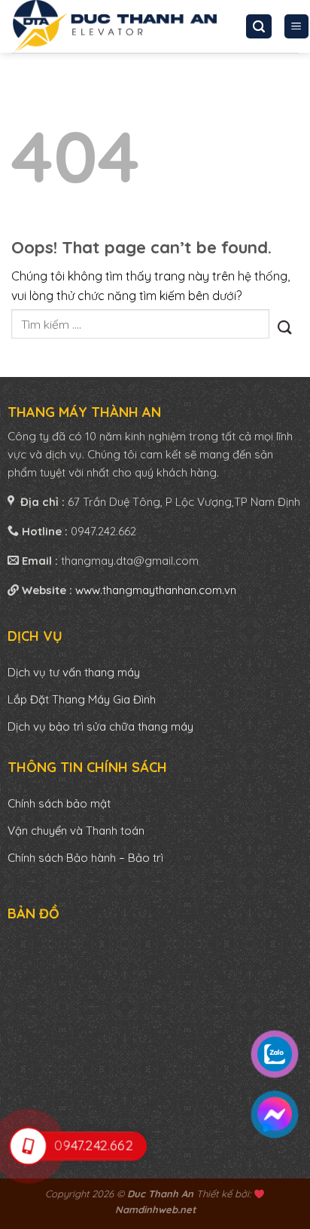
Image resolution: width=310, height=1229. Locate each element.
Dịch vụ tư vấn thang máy (75, 672)
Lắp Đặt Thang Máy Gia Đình (82, 699)
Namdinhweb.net (155, 1209)
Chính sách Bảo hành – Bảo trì (85, 857)
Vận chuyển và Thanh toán (76, 830)
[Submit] (284, 324)
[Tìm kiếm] (259, 26)
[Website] (114, 26)
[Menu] (296, 26)
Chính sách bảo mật (59, 803)
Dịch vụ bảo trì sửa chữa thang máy (100, 726)
